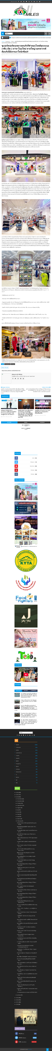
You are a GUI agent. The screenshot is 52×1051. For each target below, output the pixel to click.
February (19, 821)
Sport (17, 766)
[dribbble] (29, 2)
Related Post (5, 396)
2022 (17, 999)
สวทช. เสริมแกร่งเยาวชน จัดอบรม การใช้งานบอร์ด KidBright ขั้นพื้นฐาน (29, 701)
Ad (16, 780)
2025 (17, 794)
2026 (17, 792)
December (19, 798)
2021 (17, 1002)
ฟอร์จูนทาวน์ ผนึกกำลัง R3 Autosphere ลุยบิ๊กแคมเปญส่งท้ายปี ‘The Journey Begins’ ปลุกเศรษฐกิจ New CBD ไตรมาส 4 (8, 412)
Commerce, (15, 54)
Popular (18, 690)
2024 (17, 796)
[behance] (34, 2)
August (19, 807)
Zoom (12, 41)
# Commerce (7, 364)
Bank (35, 37)
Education (18, 771)
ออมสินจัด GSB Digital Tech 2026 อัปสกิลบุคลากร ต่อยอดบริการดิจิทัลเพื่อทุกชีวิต (42, 412)
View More (48, 396)
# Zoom (12, 364)
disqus (25, 422)
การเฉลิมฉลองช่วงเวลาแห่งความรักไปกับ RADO (27, 992)
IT (16, 774)
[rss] (32, 2)
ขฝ (16, 782)
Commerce (7, 41)
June (18, 812)
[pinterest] (24, 2)
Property (18, 763)
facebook (42, 422)
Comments (33, 690)
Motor (17, 777)
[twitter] (21, 2)
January (19, 995)
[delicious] (40, 2)
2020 (17, 1004)
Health (17, 758)
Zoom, (19, 54)
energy (18, 769)
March (18, 818)
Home (3, 41)
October (19, 803)
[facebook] (18, 2)
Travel (17, 755)
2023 (17, 997)
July (18, 809)
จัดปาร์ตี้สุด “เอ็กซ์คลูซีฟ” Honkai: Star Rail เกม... (27, 956)
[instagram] (37, 2)
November (19, 801)
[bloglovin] (26, 2)
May (18, 814)
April (18, 816)
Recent (26, 690)
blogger (9, 422)
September (19, 805)
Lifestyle (18, 747)
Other (17, 750)
